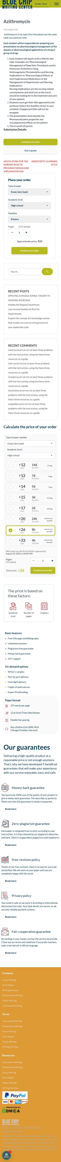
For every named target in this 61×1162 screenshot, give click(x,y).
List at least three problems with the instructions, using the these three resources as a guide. (30, 354)
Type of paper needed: (16, 437)
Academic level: (15, 449)
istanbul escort (15, 377)
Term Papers (8, 985)
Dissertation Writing (12, 995)
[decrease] (12, 232)
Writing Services (10, 990)
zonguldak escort (16, 404)
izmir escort (14, 363)
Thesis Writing (9, 1000)
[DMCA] (11, 1109)
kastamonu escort (17, 390)
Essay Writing (9, 980)
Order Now (41, 3)
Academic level (15, 199)
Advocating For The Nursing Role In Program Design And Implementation (16, 166)
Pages (11, 226)
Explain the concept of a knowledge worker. (29, 318)
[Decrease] (33, 560)
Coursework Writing (12, 1005)
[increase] (26, 232)
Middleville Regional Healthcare (24, 304)
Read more (10, 808)
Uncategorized (11, 29)
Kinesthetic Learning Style (44, 163)
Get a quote (30, 150)
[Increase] (52, 560)
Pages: (9, 559)
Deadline (12, 213)
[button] (6, 1155)
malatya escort (15, 350)
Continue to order (30, 141)
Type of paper (14, 186)
